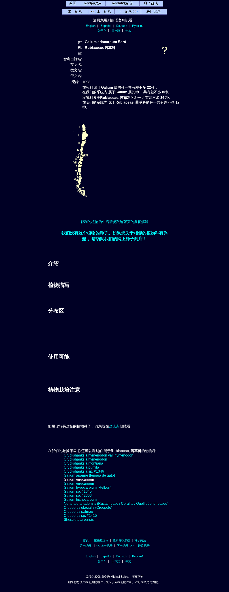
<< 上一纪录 (104, 545)
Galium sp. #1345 (78, 491)
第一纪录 (85, 545)
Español (106, 25)
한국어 (102, 30)
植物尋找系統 (121, 540)
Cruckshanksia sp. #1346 (84, 471)
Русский (137, 25)
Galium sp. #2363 (78, 495)
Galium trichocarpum (80, 499)
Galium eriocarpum (79, 483)
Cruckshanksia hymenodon (85, 459)
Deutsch (121, 25)
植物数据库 (101, 540)
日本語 (116, 30)
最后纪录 (144, 545)
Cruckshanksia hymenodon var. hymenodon (98, 455)
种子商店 (140, 540)
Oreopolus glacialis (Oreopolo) (88, 507)
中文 (128, 30)
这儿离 (114, 426)
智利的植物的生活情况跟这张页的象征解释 (114, 222)
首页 (86, 540)
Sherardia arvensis (79, 519)
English (90, 25)
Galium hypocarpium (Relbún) (87, 487)
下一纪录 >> (125, 545)
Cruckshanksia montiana (83, 463)
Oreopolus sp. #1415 (80, 515)
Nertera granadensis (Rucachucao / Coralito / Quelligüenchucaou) (116, 503)
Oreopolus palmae (78, 511)
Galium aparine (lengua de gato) (89, 475)
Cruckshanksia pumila (81, 467)
